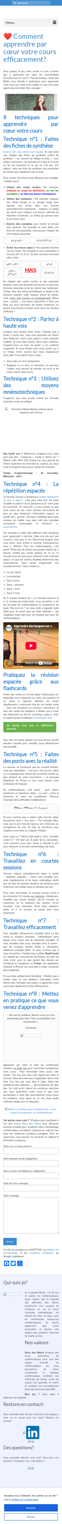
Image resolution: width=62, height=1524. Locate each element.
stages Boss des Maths (27, 1123)
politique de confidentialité (25, 1499)
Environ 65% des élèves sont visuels (23, 151)
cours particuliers (37, 1355)
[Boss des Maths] (31, 13)
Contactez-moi (21, 1460)
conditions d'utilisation (41, 1253)
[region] (31, 1506)
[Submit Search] (14, 3)
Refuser (31, 1516)
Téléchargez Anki (43, 717)
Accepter (31, 1507)
